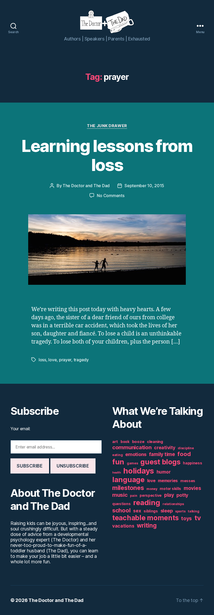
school (121, 510)
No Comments (110, 195)
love (52, 359)
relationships (173, 504)
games (132, 463)
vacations (123, 526)
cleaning (155, 441)
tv (197, 518)
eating (117, 455)
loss (42, 359)
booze (138, 441)
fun (118, 461)
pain (133, 496)
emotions (135, 454)
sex (137, 510)
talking (193, 511)
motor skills (170, 489)
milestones (128, 488)
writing (146, 525)
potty (182, 495)
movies (192, 488)
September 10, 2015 (144, 185)
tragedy (81, 359)
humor (164, 472)
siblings (151, 511)
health (116, 472)
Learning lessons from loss (106, 155)
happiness (192, 463)
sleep (166, 510)
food (184, 454)
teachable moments (145, 518)
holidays (138, 470)
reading (146, 502)
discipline (186, 448)
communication (132, 447)
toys (186, 519)
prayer (65, 359)
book (125, 442)
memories (168, 480)
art (115, 441)
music (120, 495)
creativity (164, 447)
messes (187, 481)
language (128, 479)
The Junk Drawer (107, 125)
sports (180, 511)
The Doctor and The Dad (86, 185)
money (151, 489)
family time (162, 454)
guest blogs (160, 462)
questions (121, 504)
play (169, 495)
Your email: (20, 428)
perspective (151, 495)
